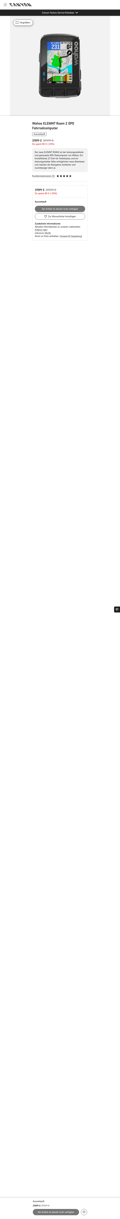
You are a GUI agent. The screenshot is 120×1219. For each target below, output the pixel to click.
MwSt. (48, 232)
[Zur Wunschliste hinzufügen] (84, 1212)
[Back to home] (20, 4)
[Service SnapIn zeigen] (117, 609)
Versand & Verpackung (71, 236)
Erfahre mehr (41, 229)
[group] (60, 66)
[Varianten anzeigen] (3, 113)
